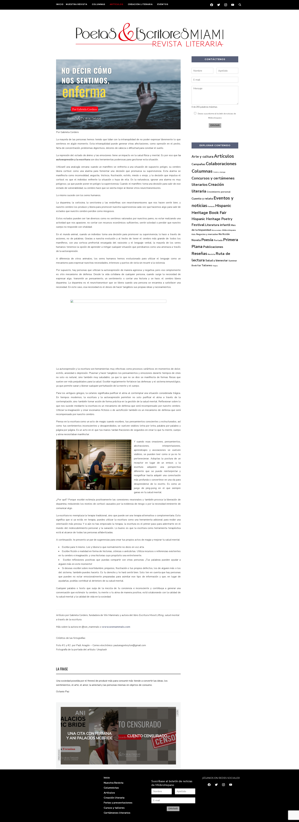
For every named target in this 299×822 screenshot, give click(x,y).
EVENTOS (162, 4)
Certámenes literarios (117, 813)
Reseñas (199, 253)
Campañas (198, 164)
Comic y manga (219, 172)
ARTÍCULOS (116, 4)
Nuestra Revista (113, 783)
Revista (211, 254)
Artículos (224, 156)
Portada (218, 240)
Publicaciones (213, 247)
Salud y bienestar (216, 260)
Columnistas (111, 787)
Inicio (107, 777)
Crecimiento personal (218, 191)
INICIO (60, 4)
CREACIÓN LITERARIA (140, 4)
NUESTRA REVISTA (76, 4)
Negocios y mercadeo (207, 234)
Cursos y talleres (114, 808)
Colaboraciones (221, 164)
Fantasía (211, 206)
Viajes (215, 266)
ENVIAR (215, 125)
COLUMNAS (98, 4)
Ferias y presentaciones (118, 802)
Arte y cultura (202, 156)
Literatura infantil (217, 225)
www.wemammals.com (116, 627)
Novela (196, 240)
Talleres (207, 265)
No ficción (224, 234)
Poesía (207, 239)
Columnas (202, 171)
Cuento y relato (202, 199)
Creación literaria (114, 797)
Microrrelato (216, 230)
